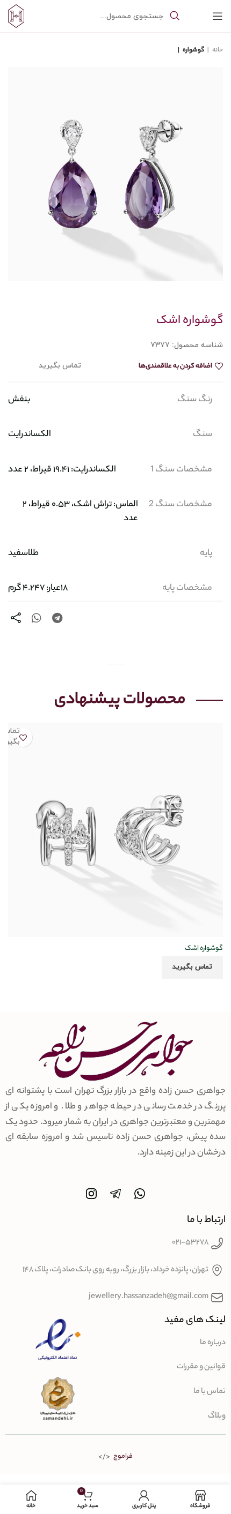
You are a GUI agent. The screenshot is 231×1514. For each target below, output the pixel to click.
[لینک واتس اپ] (36, 617)
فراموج (123, 1456)
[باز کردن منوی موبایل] (217, 16)
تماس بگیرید (192, 967)
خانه (217, 50)
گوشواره (193, 50)
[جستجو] (174, 16)
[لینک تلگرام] (57, 617)
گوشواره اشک (204, 948)
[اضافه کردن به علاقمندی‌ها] (22, 737)
